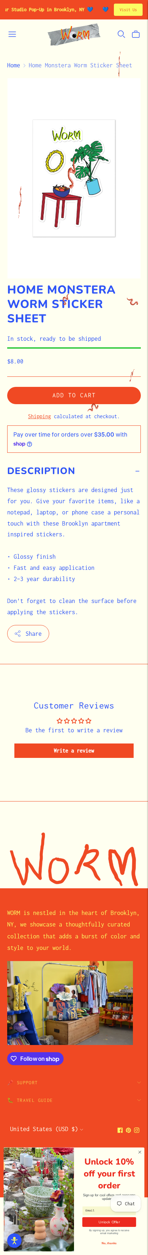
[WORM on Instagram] (136, 1130)
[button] (14, 1240)
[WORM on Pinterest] (128, 1130)
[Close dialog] (140, 1152)
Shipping (39, 416)
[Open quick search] (121, 34)
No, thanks (109, 1243)
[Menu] (12, 34)
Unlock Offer (109, 1222)
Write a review (74, 750)
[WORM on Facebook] (120, 1130)
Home (13, 65)
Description (41, 471)
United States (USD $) (44, 1129)
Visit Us (128, 10)
